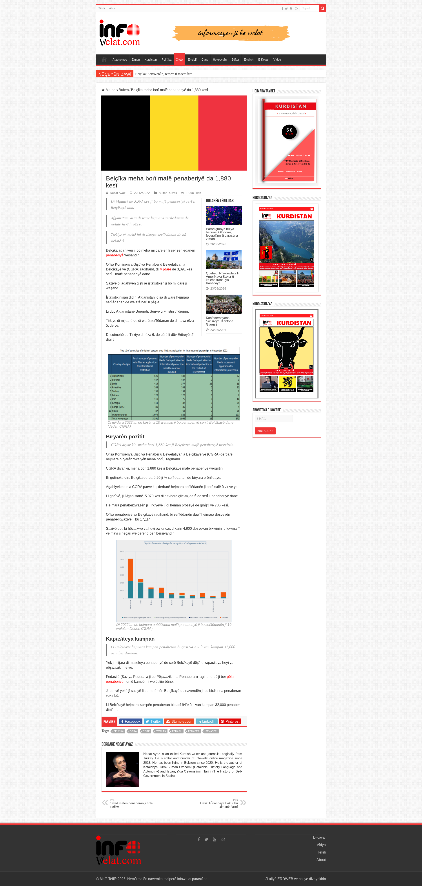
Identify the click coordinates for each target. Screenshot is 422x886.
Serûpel (104, 59)
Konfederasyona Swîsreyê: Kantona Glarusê (219, 321)
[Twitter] (286, 8)
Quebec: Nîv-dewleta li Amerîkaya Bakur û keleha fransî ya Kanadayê (222, 278)
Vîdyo (277, 59)
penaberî (211, 731)
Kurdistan (151, 59)
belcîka (119, 731)
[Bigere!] (322, 8)
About (112, 8)
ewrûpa (161, 731)
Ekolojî (192, 59)
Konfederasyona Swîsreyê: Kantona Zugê (164, 74)
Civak (179, 59)
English (248, 59)
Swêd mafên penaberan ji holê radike (131, 803)
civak (146, 731)
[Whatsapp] (296, 8)
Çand (205, 59)
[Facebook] (282, 8)
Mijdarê (165, 269)
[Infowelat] (211, 32)
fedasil (177, 731)
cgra (133, 731)
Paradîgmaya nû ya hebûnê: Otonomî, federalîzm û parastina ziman (222, 234)
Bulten (124, 90)
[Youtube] (291, 8)
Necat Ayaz (118, 192)
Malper (110, 90)
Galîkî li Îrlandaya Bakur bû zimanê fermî (219, 803)
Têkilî (101, 8)
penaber (193, 731)
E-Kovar (263, 59)
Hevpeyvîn (220, 59)
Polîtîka (166, 59)
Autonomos (120, 59)
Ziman (136, 59)
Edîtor (235, 59)
